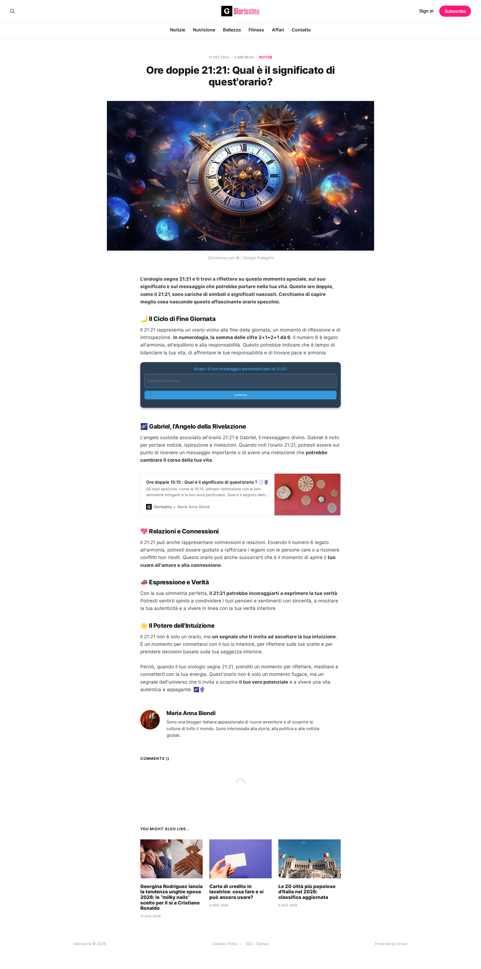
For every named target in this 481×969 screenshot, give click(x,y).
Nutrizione (204, 30)
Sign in (426, 11)
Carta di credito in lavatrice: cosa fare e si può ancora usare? (236, 892)
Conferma (240, 395)
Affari (278, 30)
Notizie (177, 30)
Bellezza (232, 30)
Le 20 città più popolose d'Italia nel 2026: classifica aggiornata (306, 892)
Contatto (301, 30)
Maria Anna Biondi (191, 713)
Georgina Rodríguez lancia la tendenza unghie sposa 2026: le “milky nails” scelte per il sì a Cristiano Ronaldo (171, 897)
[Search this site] (12, 11)
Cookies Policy (224, 943)
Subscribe (455, 11)
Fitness (256, 30)
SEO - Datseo (257, 943)
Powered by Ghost (391, 943)
